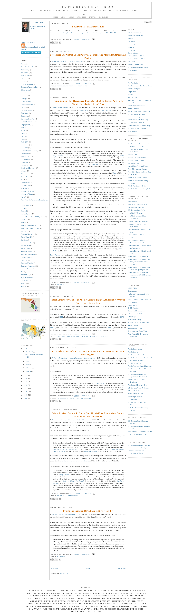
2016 (26, 349)
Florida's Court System (135, 64)
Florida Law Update (134, 88)
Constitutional (26, 93)
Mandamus (25, 188)
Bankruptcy (25, 75)
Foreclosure (25, 153)
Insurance (24, 165)
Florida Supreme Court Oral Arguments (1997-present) (137, 375)
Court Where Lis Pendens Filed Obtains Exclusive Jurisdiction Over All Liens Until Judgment (88, 353)
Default (23, 107)
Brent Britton (132, 97)
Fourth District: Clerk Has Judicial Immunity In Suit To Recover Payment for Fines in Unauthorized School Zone (88, 102)
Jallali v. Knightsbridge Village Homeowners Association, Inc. (73, 358)
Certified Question (27, 84)
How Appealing (133, 291)
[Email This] (51, 42)
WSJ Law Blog (133, 302)
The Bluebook (133, 399)
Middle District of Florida (136, 56)
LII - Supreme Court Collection (138, 388)
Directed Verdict (26, 110)
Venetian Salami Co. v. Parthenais (64, 449)
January (28, 371)
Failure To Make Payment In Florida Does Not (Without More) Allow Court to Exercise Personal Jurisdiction (88, 415)
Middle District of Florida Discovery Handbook (136, 241)
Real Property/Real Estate (30, 228)
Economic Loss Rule (28, 119)
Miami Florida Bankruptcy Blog (139, 111)
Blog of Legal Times (135, 328)
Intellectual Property (28, 168)
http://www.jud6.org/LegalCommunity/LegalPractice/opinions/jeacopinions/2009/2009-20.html (86, 33)
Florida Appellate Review (136, 105)
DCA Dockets (132, 70)
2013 (26, 382)
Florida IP (131, 94)
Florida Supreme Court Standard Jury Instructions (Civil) (139, 446)
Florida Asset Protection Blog (138, 119)
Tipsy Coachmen (27, 277)
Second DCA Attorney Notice (138, 166)
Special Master (26, 257)
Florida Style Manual (135, 396)
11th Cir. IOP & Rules (135, 213)
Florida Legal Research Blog (137, 385)
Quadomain (100, 383)
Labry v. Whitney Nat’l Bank (73, 481)
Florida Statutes (133, 352)
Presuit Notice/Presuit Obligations (32, 217)
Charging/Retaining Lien (29, 87)
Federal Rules (132, 201)
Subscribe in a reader (28, 42)
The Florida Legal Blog (86, 6)
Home (88, 568)
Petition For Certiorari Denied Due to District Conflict (88, 510)
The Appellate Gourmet (136, 122)
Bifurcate (24, 78)
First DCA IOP (132, 154)
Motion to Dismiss (27, 191)
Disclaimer (24, 113)
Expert (23, 133)
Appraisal (24, 70)
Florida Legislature (134, 363)
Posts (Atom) (64, 573)
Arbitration (25, 72)
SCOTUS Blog (133, 288)
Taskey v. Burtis (64, 474)
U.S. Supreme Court (134, 33)
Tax (22, 272)
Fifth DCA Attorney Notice (137, 186)
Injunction (24, 162)
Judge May (84, 110)
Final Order (25, 145)
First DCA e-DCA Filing (136, 160)
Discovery (24, 116)
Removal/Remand (27, 234)
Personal (24, 211)
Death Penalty (26, 101)
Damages (24, 98)
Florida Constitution (135, 349)
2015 (26, 375)
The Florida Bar (133, 83)
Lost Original (25, 185)
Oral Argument (26, 205)
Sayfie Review (132, 131)
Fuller (115, 173)
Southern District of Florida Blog (139, 125)
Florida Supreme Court (29, 150)
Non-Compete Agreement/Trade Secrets (34, 200)
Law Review (25, 182)
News (23, 197)
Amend (23, 64)
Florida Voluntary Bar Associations (140, 86)
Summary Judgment (28, 266)
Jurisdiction (25, 177)
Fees (22, 139)
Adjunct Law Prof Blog (135, 314)
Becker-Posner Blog (134, 319)
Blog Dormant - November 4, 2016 (88, 26)
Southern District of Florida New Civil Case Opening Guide (139, 268)
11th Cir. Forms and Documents (138, 221)
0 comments (86, 39)
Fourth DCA (25, 156)
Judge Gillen (106, 110)
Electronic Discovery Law (136, 311)
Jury (22, 179)
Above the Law (133, 325)
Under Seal (24, 280)
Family (23, 136)
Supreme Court (26, 269)
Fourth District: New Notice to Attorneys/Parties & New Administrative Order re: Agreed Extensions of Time (88, 301)
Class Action (25, 90)
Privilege (24, 220)
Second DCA (25, 245)
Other (23, 208)
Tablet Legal (132, 317)
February (29, 368)
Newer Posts (54, 568)
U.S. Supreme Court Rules (136, 210)
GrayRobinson (26, 159)
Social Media (25, 248)
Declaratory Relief (27, 104)
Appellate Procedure (28, 67)
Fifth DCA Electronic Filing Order (139, 189)
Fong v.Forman (58, 155)
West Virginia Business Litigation (139, 299)
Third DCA (25, 274)
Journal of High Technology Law (139, 322)
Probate (23, 222)
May (27, 361)
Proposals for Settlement (29, 225)
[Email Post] (93, 39)
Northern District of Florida (137, 59)
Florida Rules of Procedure (137, 355)
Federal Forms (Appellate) (136, 207)
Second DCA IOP (133, 163)
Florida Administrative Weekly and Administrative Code (140, 359)
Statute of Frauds (27, 263)
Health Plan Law (133, 308)
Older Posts (122, 568)
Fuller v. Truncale (92, 164)
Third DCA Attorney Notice (137, 169)
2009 (26, 395)
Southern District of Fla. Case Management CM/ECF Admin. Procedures (139, 275)
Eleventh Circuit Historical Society (140, 431)
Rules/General (26, 237)
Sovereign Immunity (28, 254)
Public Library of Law (135, 393)
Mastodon (86, 15)
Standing (24, 260)
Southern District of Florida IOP (138, 256)
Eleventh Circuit (26, 122)
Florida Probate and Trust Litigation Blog (136, 115)
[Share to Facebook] (60, 42)
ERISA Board (132, 305)
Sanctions (24, 240)
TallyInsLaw (132, 91)
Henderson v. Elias (90, 451)
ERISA (23, 127)
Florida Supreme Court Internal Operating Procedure (138, 145)
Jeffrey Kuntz (39, 22)
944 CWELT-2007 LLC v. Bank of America (67, 61)
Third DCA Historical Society (138, 434)
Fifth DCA (24, 142)
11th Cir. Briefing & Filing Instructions (137, 225)
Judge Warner (55, 255)
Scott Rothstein (26, 243)
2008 (26, 398)
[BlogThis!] (54, 42)
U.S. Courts (131, 62)
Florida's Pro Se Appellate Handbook (136, 380)
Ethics (23, 130)
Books (23, 81)
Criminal (24, 96)
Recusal (23, 231)
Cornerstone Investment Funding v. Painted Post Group (71, 420)
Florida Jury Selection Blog (137, 128)
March (28, 364)
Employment (25, 124)
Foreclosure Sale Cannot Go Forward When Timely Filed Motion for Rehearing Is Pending (88, 56)
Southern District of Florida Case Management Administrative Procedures (139, 261)
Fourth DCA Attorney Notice (137, 177)
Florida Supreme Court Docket (138, 67)
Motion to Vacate (27, 194)
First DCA (24, 148)
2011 (26, 388)
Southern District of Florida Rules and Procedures (139, 246)
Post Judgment (26, 214)
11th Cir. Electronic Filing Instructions (137, 217)
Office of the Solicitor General (138, 391)
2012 (26, 385)
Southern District (27, 251)
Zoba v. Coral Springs (60, 107)
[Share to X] (57, 42)
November (29, 351)
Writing (23, 286)
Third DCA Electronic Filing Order (139, 172)
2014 (26, 378)
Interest (23, 171)
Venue (23, 283)
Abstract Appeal (133, 108)
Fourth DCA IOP (133, 175)
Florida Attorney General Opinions (139, 366)
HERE (61, 317)
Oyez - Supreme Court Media (138, 331)
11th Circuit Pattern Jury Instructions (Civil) (136, 452)
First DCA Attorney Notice (137, 157)
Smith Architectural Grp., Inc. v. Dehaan (75, 461)
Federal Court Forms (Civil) (137, 204)
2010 (26, 392)
